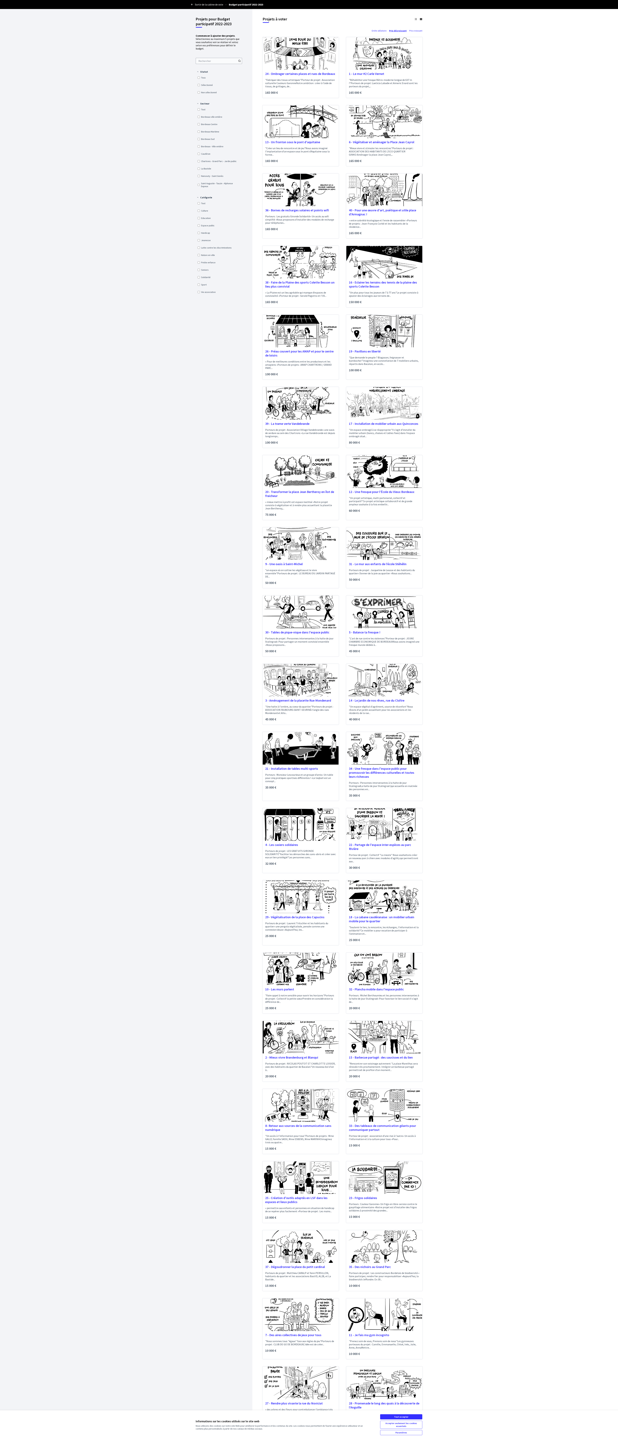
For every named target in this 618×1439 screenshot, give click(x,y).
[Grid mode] (421, 19)
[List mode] (416, 19)
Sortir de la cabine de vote (209, 4)
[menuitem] (219, 61)
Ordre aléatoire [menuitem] (379, 30)
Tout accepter (401, 1416)
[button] (202, 71)
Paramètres (401, 1432)
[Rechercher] (239, 61)
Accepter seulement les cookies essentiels (401, 1425)
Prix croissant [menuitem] (415, 30)
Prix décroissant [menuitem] (398, 30)
